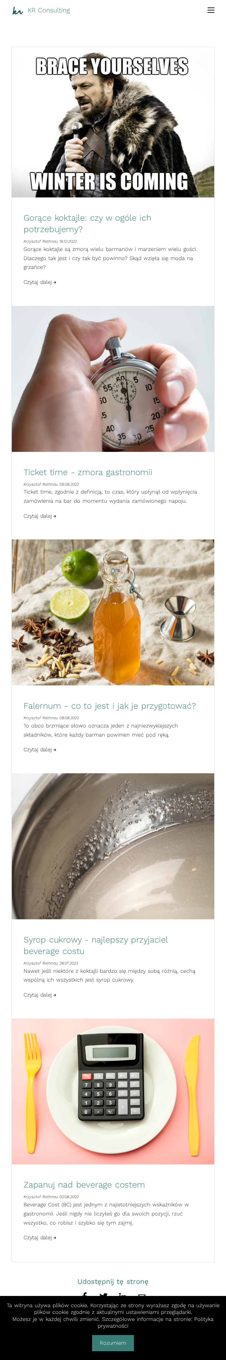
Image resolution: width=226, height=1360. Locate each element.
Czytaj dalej (38, 282)
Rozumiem (113, 1343)
